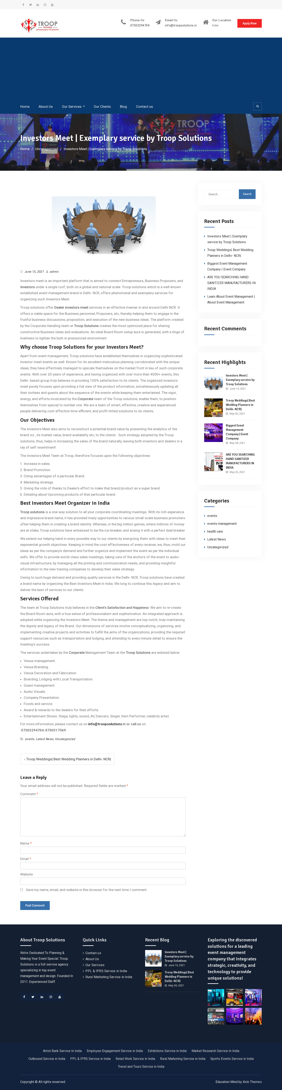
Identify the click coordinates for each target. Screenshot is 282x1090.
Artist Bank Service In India (62, 1051)
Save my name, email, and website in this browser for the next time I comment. (86, 890)
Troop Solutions (86, 326)
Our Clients (102, 106)
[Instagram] (51, 997)
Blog (123, 106)
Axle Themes (252, 1082)
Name (26, 843)
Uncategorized (65, 739)
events (29, 739)
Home (25, 106)
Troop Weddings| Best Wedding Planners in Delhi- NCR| (68, 759)
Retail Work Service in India (135, 1059)
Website (26, 874)
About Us (46, 106)
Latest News (45, 739)
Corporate (85, 399)
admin (54, 272)
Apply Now (250, 23)
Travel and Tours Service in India (141, 1067)
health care (215, 531)
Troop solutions (32, 512)
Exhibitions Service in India (167, 1051)
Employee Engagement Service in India (115, 1051)
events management (222, 524)
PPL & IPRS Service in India (106, 971)
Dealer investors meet (70, 307)
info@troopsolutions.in (181, 25)
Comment (29, 794)
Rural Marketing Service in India (108, 977)
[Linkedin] (42, 997)
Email (25, 859)
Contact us (144, 106)
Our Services (72, 106)
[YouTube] (60, 997)
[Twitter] (33, 997)
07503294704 (140, 25)
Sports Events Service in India (232, 1059)
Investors (28, 287)
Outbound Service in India (46, 1059)
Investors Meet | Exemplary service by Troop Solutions (240, 380)
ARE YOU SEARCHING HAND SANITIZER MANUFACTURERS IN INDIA (231, 283)
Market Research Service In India (215, 1051)
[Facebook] (24, 997)
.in (107, 724)
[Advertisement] (141, 69)
